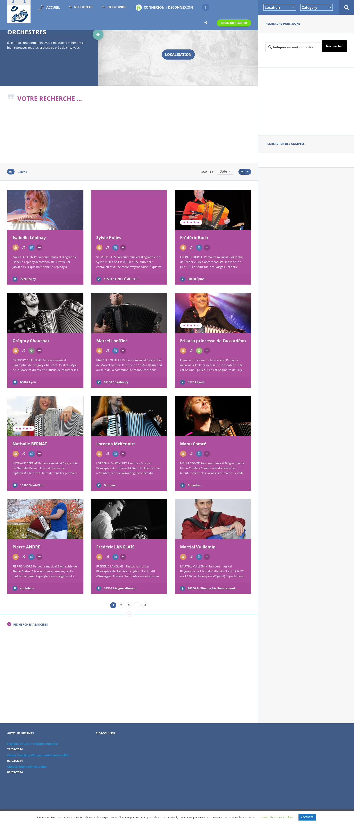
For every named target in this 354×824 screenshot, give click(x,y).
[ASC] (241, 172)
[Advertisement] (306, 100)
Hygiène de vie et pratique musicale (32, 744)
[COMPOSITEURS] (199, 351)
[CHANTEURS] (31, 351)
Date (223, 171)
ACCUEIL (53, 7)
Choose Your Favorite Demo (27, 767)
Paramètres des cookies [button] (277, 817)
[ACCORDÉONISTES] (15, 247)
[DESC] (248, 172)
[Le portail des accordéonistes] (19, 20)
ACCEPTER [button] (307, 817)
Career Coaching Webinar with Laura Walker (38, 755)
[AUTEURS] (31, 247)
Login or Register (234, 23)
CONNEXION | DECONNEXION (168, 7)
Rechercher (334, 46)
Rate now (23, 222)
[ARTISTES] (23, 247)
